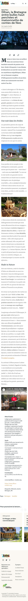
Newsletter (18, 576)
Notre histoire (19, 570)
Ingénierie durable (6, 580)
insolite (14, 496)
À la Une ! (18, 573)
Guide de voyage (6, 571)
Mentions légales (21, 596)
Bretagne (7, 496)
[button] (22, 510)
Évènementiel (5, 577)
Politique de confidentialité (9, 596)
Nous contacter (19, 579)
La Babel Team (19, 567)
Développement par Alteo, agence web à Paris (14, 595)
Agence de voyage (6, 574)
